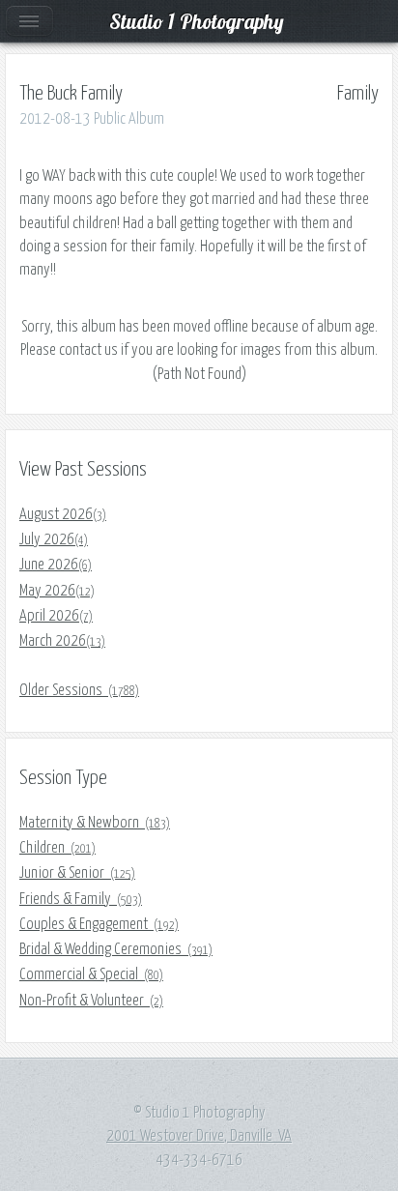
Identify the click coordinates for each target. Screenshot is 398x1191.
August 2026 (62, 514)
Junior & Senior (77, 873)
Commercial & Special (91, 974)
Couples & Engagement (99, 924)
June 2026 (55, 564)
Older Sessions (79, 690)
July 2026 (53, 539)
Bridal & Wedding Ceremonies (116, 949)
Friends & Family (80, 899)
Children (57, 848)
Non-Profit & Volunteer (91, 1000)
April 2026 (56, 616)
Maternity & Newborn (94, 822)
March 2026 (62, 641)
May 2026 (57, 590)
